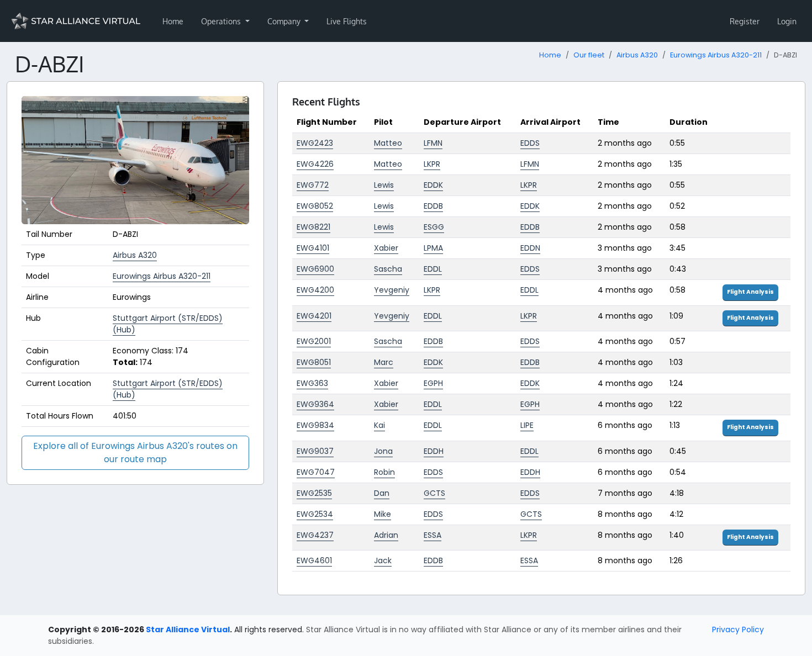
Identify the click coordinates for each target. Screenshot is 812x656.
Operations (222, 21)
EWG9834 (315, 425)
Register (745, 21)
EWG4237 (315, 535)
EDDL (433, 268)
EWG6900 (315, 268)
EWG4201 (314, 315)
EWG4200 (315, 289)
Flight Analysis (750, 292)
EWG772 (313, 185)
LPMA (433, 247)
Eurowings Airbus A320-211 (716, 55)
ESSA (432, 535)
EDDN (530, 247)
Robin (384, 472)
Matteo (388, 143)
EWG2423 (315, 143)
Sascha (388, 268)
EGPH (433, 383)
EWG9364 (315, 404)
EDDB (433, 205)
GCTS (434, 493)
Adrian (386, 535)
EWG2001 (314, 341)
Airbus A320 (637, 55)
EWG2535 (314, 493)
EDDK (433, 185)
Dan (381, 493)
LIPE (527, 425)
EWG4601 (314, 560)
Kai (379, 425)
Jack (383, 560)
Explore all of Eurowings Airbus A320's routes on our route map (135, 452)
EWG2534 (315, 514)
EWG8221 (313, 226)
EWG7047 (316, 472)
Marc (383, 362)
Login (787, 21)
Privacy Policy (738, 629)
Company (285, 21)
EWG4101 (313, 247)
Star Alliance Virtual (188, 629)
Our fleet (588, 55)
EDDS (530, 143)
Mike (382, 514)
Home (172, 21)
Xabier (386, 247)
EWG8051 (314, 362)
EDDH (434, 451)
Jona (383, 451)
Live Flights (346, 21)
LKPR (432, 164)
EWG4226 (315, 164)
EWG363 (312, 383)
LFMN (433, 143)
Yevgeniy (391, 289)
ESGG (434, 226)
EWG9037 (315, 451)
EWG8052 (315, 205)
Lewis (384, 185)
